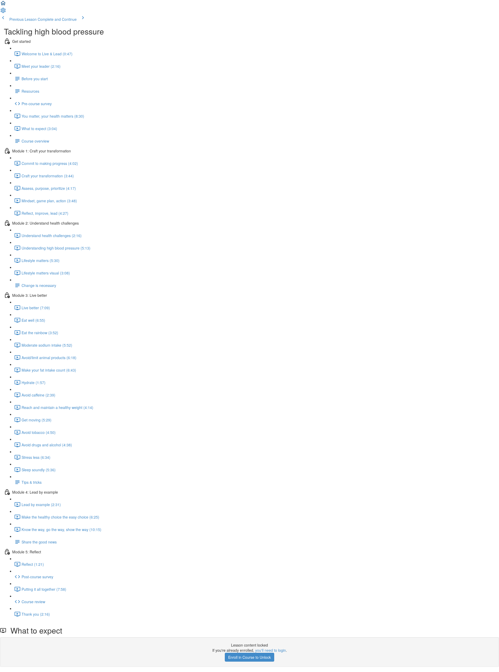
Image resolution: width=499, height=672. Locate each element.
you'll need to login (270, 650)
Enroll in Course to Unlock (249, 657)
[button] (3, 4)
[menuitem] (3, 12)
